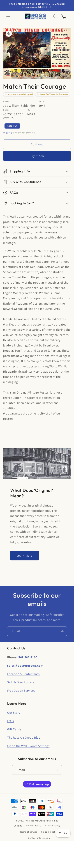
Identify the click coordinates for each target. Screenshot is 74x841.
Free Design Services (21, 690)
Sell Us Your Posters (20, 682)
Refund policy (33, 825)
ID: (28, 110)
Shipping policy (49, 831)
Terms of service (28, 831)
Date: (42, 101)
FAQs (10, 721)
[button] (8, 16)
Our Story (13, 712)
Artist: (7, 101)
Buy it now (37, 156)
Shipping (7, 132)
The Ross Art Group (34, 820)
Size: (6, 110)
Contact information (39, 837)
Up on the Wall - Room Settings (28, 746)
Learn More (25, 555)
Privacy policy (52, 825)
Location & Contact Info (23, 674)
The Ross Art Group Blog (23, 737)
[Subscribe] (62, 631)
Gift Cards (14, 729)
